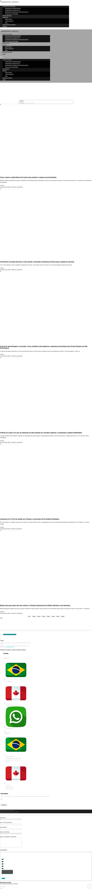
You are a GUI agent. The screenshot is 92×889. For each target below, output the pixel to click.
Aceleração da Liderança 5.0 (12, 10)
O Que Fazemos (9, 21)
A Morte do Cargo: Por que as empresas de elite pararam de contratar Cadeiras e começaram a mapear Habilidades (41, 432)
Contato (5, 26)
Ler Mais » (2, 185)
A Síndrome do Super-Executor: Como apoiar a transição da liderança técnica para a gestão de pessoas (37, 262)
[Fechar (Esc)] (4, 886)
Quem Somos (8, 19)
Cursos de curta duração (11, 13)
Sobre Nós (5, 17)
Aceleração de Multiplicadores (13, 8)
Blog (6, 22)
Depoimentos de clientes (9, 24)
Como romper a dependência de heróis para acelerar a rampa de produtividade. (28, 177)
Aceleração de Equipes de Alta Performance (16, 12)
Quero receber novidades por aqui (9, 876)
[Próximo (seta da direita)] (1, 888)
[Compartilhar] (3, 886)
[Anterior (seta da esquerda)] (0, 888)
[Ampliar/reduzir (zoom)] (0, 886)
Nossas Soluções (7, 15)
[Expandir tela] (1, 886)
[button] (34, 4)
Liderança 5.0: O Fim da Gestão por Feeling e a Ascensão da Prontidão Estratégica (29, 519)
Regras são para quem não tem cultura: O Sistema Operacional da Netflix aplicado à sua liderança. (35, 605)
